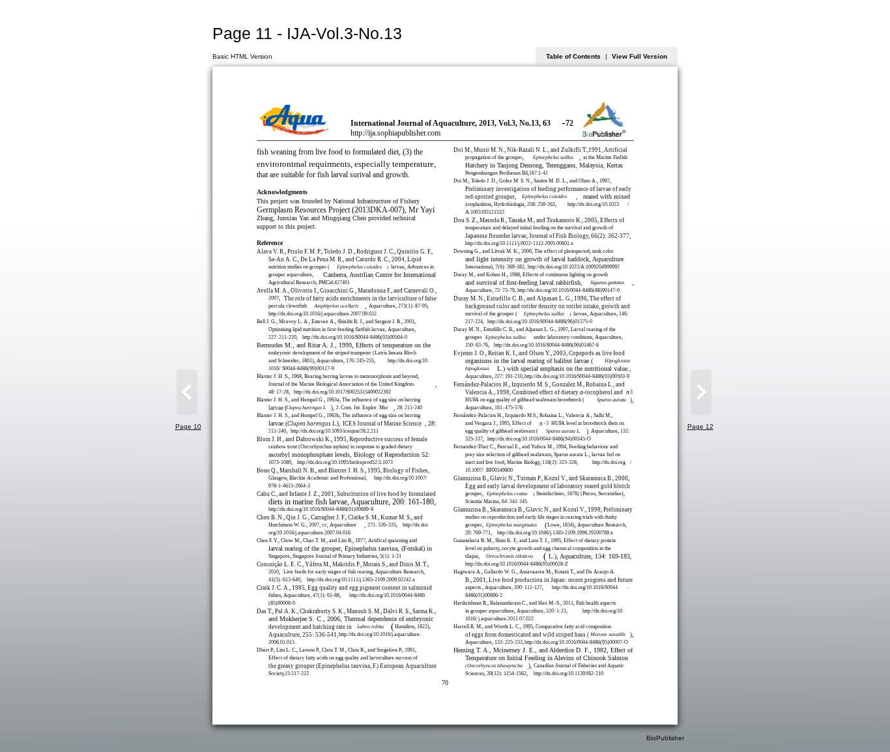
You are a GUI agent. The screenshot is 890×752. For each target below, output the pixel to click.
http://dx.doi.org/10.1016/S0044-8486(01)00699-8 (320, 509)
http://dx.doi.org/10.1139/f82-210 (568, 673)
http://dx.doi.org (608, 462)
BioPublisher (665, 738)
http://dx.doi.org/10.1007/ (400, 478)
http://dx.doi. (416, 525)
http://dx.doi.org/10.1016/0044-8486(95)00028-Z (516, 564)
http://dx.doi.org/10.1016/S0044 (585, 587)
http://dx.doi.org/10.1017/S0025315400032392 (342, 392)
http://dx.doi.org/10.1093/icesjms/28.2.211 (335, 431)
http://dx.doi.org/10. (408, 361)
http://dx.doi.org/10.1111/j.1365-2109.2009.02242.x (361, 580)
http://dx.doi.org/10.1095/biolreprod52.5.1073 (345, 462)
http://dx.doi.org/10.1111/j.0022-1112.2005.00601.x (519, 243)
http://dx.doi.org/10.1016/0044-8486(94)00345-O (539, 439)
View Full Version (639, 56)
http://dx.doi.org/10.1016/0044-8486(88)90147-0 (568, 290)
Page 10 (188, 426)
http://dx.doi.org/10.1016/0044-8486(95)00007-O (576, 642)
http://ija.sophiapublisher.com (395, 133)
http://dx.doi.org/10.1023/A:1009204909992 (574, 267)
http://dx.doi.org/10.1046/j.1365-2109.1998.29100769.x (555, 533)
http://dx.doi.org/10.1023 (593, 204)
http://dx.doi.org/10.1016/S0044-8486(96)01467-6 (546, 345)
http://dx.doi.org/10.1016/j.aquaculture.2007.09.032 (322, 314)
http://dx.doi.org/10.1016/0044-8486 (387, 595)
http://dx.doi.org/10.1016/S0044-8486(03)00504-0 (354, 337)
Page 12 (700, 426)
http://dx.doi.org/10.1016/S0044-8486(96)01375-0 (539, 322)
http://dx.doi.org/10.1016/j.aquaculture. (380, 634)
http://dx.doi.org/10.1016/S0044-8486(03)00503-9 (576, 376)
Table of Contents (573, 56)
